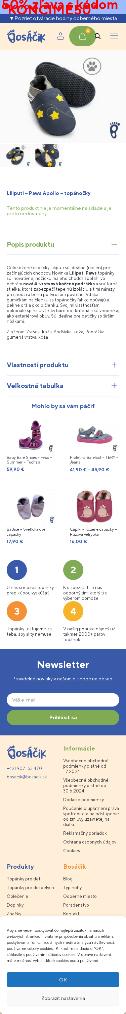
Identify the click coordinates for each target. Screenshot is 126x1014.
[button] (114, 36)
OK (63, 979)
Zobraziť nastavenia (63, 998)
